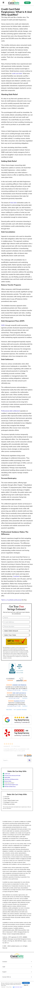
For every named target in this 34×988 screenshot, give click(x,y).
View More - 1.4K (16, 709)
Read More (24, 690)
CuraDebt (16, 576)
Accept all (26, 982)
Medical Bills (7, 777)
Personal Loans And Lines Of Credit (12, 775)
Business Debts (7, 781)
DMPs (3, 325)
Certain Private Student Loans (11, 784)
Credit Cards (7, 773)
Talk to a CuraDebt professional (11, 600)
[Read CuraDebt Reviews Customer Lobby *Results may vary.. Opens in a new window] (24, 755)
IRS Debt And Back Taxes (10, 786)
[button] (16, 641)
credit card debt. (17, 73)
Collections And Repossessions (11, 779)
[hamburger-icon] (3, 2)
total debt (13, 203)
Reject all (26, 985)
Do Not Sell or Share (18, 986)
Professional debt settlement (10, 411)
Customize (3, 986)
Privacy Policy (9, 986)
